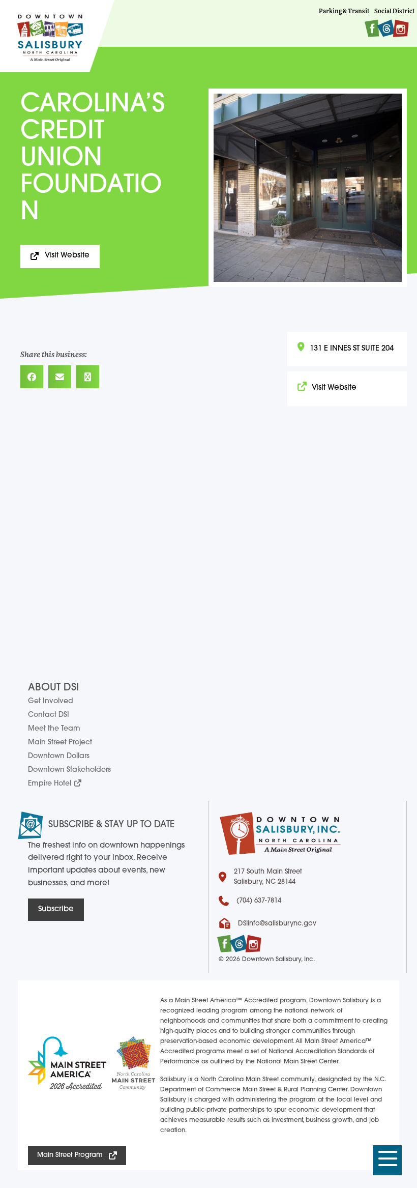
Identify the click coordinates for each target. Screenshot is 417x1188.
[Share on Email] (59, 376)
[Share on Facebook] (31, 376)
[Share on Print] (87, 376)
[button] (387, 1160)
